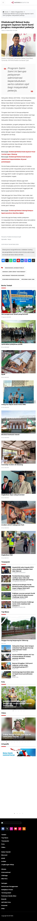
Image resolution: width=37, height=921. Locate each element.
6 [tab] (20, 742)
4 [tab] (21, 711)
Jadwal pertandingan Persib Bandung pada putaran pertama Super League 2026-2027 (23, 586)
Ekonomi (4, 855)
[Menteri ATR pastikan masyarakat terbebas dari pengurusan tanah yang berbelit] (18, 301)
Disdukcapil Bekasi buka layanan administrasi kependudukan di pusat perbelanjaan (16, 159)
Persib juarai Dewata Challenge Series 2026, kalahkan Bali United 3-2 (23, 604)
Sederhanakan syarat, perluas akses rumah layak (17, 373)
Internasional (5, 872)
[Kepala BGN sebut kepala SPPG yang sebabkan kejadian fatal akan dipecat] (6, 570)
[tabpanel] (18, 697)
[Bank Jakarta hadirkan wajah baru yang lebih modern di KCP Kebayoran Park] (18, 512)
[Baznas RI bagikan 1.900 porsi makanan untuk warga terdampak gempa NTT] (6, 666)
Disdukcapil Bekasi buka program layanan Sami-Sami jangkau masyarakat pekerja (18, 14)
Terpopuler (5, 562)
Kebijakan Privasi (7, 889)
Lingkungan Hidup (7, 864)
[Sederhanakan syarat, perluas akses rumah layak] (18, 362)
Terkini (3, 834)
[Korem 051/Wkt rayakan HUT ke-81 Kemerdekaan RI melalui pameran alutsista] (6, 657)
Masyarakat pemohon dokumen (13, 275)
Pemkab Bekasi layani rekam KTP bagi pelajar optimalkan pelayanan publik (18, 343)
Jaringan (4, 883)
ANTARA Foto (6, 902)
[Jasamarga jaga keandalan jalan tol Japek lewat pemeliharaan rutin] (6, 674)
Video (3, 713)
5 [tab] (24, 711)
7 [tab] (22, 742)
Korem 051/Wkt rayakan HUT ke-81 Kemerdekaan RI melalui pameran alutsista (23, 656)
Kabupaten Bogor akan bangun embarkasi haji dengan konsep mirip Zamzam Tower (23, 648)
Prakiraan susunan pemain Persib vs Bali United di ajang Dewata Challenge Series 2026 (23, 595)
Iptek (3, 858)
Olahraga (4, 875)
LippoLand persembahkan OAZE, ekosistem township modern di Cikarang (17, 464)
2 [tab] (16, 711)
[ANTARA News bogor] (20, 2)
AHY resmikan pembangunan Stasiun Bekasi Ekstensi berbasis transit (17, 433)
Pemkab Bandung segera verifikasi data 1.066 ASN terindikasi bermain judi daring (22, 578)
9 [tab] (28, 742)
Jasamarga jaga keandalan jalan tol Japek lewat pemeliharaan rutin (23, 674)
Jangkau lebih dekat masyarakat (14, 271)
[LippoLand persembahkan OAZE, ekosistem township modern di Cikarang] (18, 452)
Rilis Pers (4, 879)
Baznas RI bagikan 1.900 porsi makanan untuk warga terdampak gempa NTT (22, 665)
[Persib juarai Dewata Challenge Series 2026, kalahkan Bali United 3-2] (6, 604)
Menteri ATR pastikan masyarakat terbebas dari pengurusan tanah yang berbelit (17, 313)
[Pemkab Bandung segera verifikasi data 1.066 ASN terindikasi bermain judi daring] (6, 578)
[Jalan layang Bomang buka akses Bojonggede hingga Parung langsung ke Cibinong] (18, 628)
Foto (3, 682)
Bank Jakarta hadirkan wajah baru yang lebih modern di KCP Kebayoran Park (17, 524)
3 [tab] (18, 711)
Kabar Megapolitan (17, 12)
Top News (5, 612)
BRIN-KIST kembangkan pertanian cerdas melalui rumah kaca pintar (17, 703)
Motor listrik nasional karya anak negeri (18, 807)
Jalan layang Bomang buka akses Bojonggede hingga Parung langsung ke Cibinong (18, 639)
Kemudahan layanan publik (14, 268)
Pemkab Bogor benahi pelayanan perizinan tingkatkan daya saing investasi (17, 494)
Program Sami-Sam (27, 279)
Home (6, 12)
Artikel (3, 861)
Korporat (4, 905)
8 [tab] (25, 742)
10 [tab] (31, 742)
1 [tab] (13, 711)
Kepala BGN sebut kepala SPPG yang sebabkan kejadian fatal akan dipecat (23, 569)
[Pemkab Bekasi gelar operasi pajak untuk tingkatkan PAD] (18, 542)
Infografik (5, 744)
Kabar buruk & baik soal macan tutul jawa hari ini (17, 735)
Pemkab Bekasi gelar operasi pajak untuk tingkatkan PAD (16, 554)
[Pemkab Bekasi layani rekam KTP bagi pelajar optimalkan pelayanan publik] (18, 331)
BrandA (3, 899)
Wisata (3, 869)
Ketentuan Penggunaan (9, 886)
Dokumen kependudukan (10, 279)
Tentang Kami (6, 893)
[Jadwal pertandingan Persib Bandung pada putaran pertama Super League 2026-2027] (6, 587)
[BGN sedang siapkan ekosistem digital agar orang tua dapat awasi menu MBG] (18, 392)
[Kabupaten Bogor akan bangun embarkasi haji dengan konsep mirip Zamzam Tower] (6, 648)
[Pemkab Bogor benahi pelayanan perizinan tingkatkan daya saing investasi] (18, 482)
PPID (3, 908)
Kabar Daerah (6, 852)
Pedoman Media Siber (8, 896)
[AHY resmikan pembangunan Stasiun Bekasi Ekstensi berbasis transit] (18, 422)
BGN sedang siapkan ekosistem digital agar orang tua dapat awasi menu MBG (17, 403)
